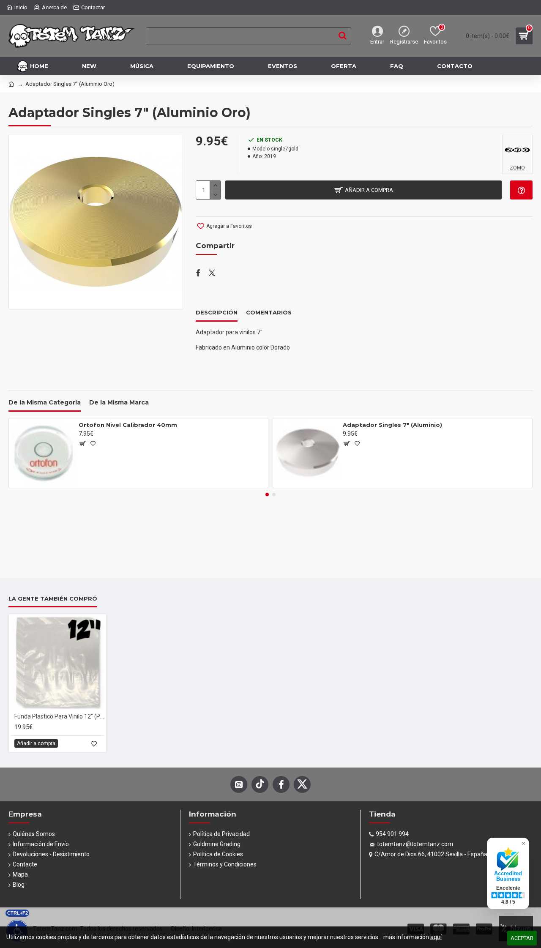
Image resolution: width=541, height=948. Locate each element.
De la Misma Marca (119, 402)
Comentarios (269, 312)
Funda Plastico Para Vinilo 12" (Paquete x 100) (59, 716)
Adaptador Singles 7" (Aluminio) (392, 424)
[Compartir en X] (212, 273)
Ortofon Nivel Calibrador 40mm (128, 424)
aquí (436, 937)
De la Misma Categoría (44, 402)
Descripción (217, 312)
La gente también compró (52, 598)
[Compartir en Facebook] (198, 273)
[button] (267, 494)
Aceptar (522, 938)
